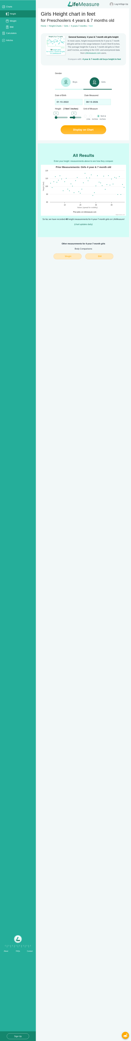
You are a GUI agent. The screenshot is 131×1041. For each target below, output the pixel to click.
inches (95, 119)
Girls (66, 26)
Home (43, 26)
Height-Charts (55, 26)
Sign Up (18, 1036)
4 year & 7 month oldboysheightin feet (102, 59)
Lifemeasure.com (93, 53)
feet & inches (103, 117)
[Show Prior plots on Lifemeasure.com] (83, 212)
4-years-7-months (79, 26)
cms (88, 119)
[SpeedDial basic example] (125, 1035)
